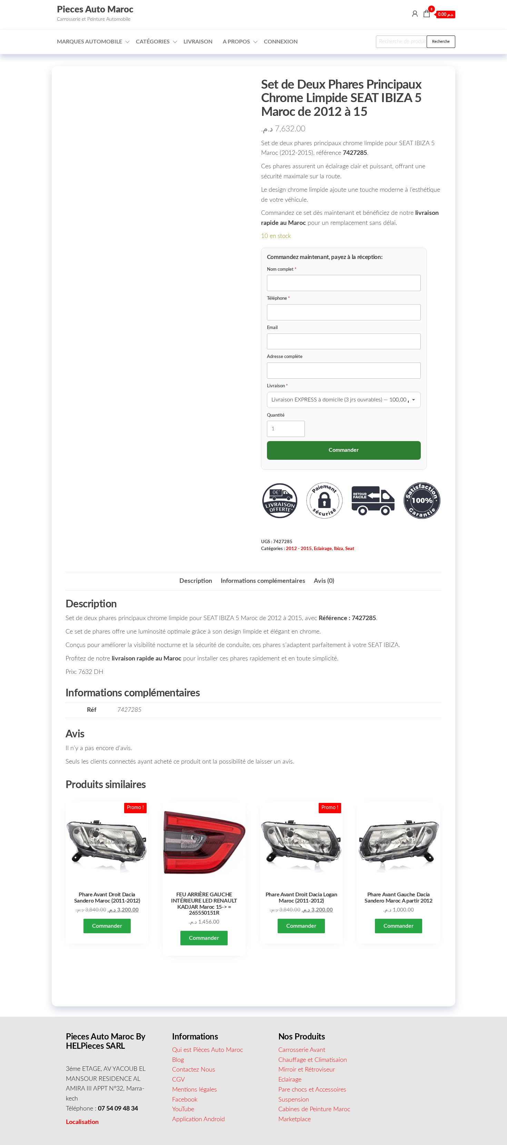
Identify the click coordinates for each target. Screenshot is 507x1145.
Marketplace (294, 1119)
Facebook (185, 1100)
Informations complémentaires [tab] (263, 581)
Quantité (276, 415)
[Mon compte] (414, 14)
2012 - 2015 (299, 549)
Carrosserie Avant (301, 1050)
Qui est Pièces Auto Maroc (207, 1050)
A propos (236, 41)
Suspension (293, 1100)
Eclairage (323, 549)
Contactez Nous (193, 1070)
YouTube (183, 1109)
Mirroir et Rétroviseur (306, 1070)
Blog (178, 1060)
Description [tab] (195, 581)
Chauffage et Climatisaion (312, 1060)
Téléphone (278, 298)
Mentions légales (194, 1090)
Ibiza (338, 549)
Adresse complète (284, 357)
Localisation (82, 1122)
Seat (349, 549)
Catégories (153, 41)
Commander (107, 926)
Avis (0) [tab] (324, 581)
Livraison (197, 41)
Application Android (198, 1119)
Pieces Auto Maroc (95, 9)
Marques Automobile (89, 41)
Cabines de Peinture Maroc (314, 1109)
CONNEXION (281, 41)
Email (272, 328)
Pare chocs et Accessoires (312, 1090)
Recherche (441, 41)
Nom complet (282, 269)
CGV (178, 1080)
